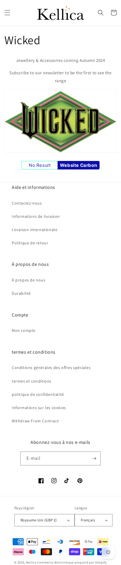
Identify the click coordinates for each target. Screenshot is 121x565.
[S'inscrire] (94, 458)
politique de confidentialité (38, 394)
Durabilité (21, 293)
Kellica (31, 562)
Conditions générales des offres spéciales (51, 367)
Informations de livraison (36, 216)
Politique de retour (30, 243)
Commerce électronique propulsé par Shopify (72, 562)
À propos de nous (29, 280)
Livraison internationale (34, 229)
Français (88, 520)
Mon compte (24, 330)
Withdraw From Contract (35, 421)
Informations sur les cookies (39, 407)
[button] (7, 12)
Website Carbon (78, 165)
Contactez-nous (27, 203)
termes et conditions (31, 381)
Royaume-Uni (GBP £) (39, 520)
